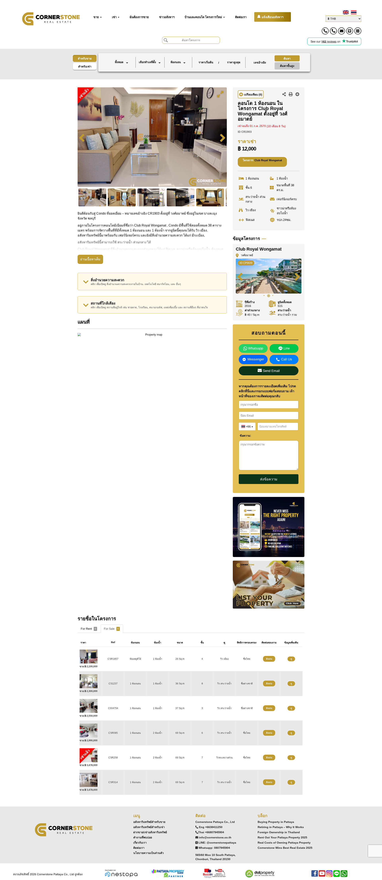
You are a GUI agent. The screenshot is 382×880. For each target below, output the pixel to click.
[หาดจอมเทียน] (150, 74)
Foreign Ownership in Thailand (279, 832)
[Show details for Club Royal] (90, 681)
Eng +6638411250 (210, 827)
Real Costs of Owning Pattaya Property (284, 842)
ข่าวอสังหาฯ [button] (166, 17)
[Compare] (297, 94)
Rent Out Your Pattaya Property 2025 (282, 837)
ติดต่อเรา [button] (241, 17)
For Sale (111, 628)
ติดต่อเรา (138, 847)
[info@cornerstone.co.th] (341, 30)
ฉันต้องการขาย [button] (139, 17)
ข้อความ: (243, 435)
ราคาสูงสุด (233, 62)
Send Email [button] (271, 371)
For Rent (88, 628)
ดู (291, 659)
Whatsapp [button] (255, 348)
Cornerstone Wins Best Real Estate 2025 (285, 847)
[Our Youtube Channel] (322, 875)
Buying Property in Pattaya (276, 821)
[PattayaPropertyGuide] (168, 873)
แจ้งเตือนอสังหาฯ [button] (272, 17)
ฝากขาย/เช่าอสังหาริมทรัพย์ (150, 832)
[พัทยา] (150, 70)
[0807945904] (357, 30)
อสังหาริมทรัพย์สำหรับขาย (149, 821)
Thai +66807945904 (211, 832)
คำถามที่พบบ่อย (142, 837)
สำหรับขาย (85, 58)
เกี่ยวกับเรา (140, 842)
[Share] (284, 94)
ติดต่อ (269, 659)
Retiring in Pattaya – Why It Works (281, 827)
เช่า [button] (114, 17)
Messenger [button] (256, 359)
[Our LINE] (336, 875)
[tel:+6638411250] (325, 30)
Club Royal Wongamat (268, 160)
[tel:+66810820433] (333, 30)
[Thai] (353, 12)
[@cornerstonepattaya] (349, 30)
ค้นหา (287, 58)
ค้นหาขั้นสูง (287, 65)
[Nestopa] (121, 873)
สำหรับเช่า (84, 66)
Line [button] (286, 348)
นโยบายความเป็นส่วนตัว (148, 853)
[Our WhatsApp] (344, 875)
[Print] (291, 94)
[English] (345, 12)
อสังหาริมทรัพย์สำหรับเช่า (149, 827)
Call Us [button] (286, 359)
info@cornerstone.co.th (215, 837)
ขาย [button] (97, 17)
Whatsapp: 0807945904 (214, 847)
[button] (122, 62)
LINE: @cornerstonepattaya (217, 842)
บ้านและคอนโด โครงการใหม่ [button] (204, 17)
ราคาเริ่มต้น (206, 62)
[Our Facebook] (314, 875)
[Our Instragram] (329, 875)
